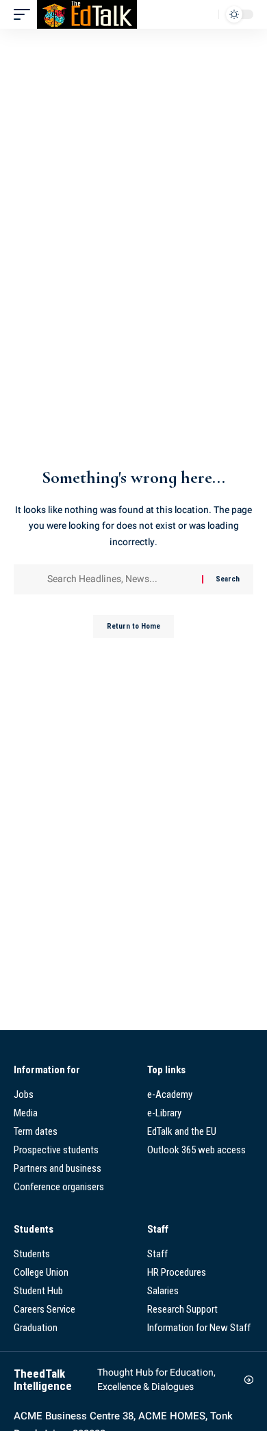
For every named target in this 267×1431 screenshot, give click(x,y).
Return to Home (133, 626)
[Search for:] (119, 579)
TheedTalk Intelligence (43, 1380)
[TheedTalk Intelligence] (87, 14)
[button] (25, 14)
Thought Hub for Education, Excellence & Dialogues (156, 1379)
